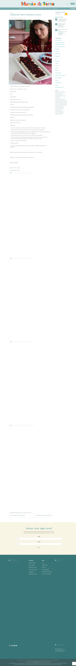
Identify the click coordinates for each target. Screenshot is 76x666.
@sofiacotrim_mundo (15, 167)
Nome (39, 541)
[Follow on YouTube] (74, 8)
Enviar (38, 547)
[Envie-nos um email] (13, 645)
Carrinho (36, 660)
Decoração (57, 56)
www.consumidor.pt (58, 664)
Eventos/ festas (40, 8)
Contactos (54, 8)
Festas (56, 68)
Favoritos (57, 65)
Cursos (33, 8)
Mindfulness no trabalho (60, 75)
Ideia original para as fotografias (43, 515)
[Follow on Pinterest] (14, 645)
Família (56, 63)
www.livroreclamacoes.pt (59, 651)
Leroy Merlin (58, 104)
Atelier (63, 92)
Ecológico (57, 101)
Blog (49, 8)
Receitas (11, 13)
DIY (56, 58)
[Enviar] (66, 14)
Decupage (57, 95)
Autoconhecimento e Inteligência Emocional (60, 43)
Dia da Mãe (62, 95)
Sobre (23, 8)
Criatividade (57, 53)
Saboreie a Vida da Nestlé (36, 152)
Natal (62, 104)
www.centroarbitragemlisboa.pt (30, 664)
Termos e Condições (43, 660)
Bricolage (57, 49)
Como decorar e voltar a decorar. (18, 515)
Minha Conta (23, 660)
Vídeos (56, 85)
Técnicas (28, 8)
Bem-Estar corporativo (59, 46)
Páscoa (62, 108)
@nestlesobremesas (14, 170)
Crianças (57, 51)
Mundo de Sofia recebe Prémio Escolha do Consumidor (61, 25)
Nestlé (65, 104)
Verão (57, 113)
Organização (58, 106)
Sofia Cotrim (23, 18)
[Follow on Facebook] (70, 8)
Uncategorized (58, 82)
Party (62, 106)
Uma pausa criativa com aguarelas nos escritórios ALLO (62, 20)
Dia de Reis (58, 97)
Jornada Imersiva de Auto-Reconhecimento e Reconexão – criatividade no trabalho (62, 32)
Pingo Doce (58, 108)
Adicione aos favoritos (27, 512)
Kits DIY (56, 70)
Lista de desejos (29, 660)
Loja (46, 8)
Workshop (60, 113)
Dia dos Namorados (59, 99)
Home (20, 8)
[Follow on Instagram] (71, 8)
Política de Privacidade (53, 660)
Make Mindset (58, 73)
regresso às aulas (59, 110)
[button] (67, 4)
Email (39, 536)
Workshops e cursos (59, 87)
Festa (61, 101)
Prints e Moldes (58, 77)
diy (64, 99)
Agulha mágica (58, 40)
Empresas (57, 61)
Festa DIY (65, 101)
